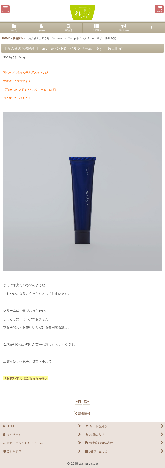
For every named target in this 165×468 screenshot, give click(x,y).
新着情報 (84, 413)
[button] (5, 9)
